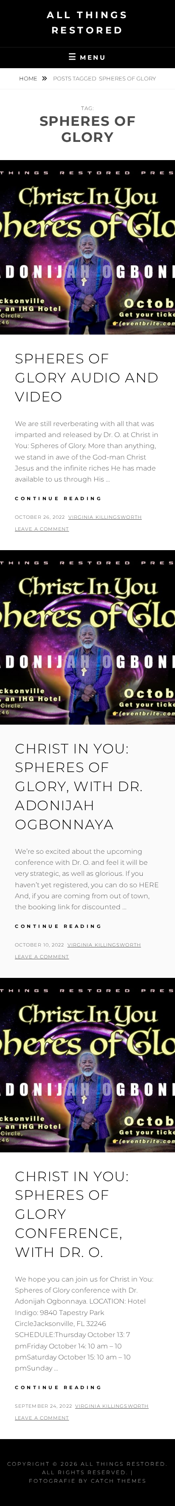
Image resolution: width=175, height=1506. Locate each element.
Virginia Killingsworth (105, 517)
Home (29, 78)
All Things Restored (123, 1464)
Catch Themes (119, 1481)
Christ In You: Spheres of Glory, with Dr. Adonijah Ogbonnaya (79, 786)
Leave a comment (42, 529)
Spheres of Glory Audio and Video (87, 377)
